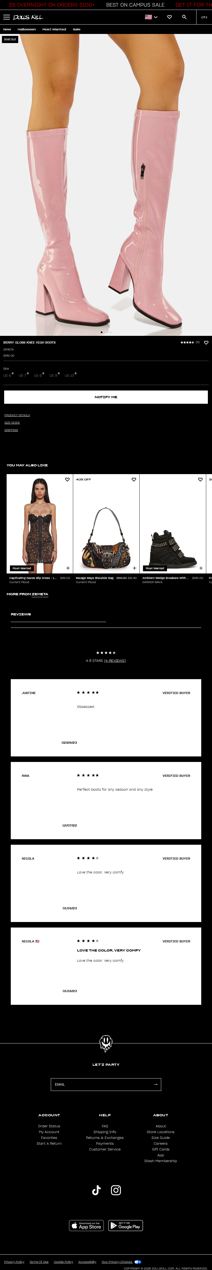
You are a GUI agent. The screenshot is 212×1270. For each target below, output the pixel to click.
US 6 (7, 375)
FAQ (105, 1126)
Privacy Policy (14, 1262)
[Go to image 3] (107, 332)
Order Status (49, 1126)
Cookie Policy (63, 1262)
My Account (49, 1132)
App (160, 1155)
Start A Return (49, 1143)
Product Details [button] (17, 415)
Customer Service (105, 1149)
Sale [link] (76, 29)
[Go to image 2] (104, 332)
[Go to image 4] (111, 332)
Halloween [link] (27, 29)
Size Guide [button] (12, 422)
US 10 (69, 375)
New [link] (7, 29)
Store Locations (160, 1132)
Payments (105, 1143)
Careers (161, 1143)
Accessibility (87, 1262)
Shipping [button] (11, 430)
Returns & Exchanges (105, 1137)
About (161, 1126)
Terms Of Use (39, 1262)
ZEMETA (8, 349)
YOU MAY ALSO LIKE (27, 465)
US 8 (38, 375)
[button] (50, 5)
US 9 (53, 375)
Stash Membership (160, 1161)
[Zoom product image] (106, 185)
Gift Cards (160, 1149)
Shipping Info (105, 1132)
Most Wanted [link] (54, 29)
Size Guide (161, 1137)
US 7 (22, 375)
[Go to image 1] (101, 332)
